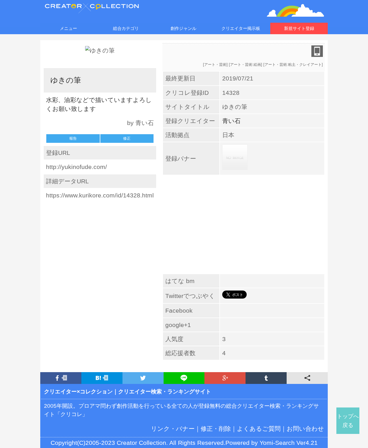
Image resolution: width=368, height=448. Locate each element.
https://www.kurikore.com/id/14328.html (100, 195)
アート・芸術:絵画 (245, 64)
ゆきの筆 (234, 106)
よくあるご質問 (259, 428)
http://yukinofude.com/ (76, 167)
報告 (73, 138)
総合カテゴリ (126, 28)
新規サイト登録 (299, 28)
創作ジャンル (183, 28)
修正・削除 (216, 428)
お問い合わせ (305, 428)
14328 (230, 92)
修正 (127, 138)
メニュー (68, 28)
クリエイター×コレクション (78, 392)
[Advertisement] (100, 241)
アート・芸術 (215, 64)
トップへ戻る (348, 420)
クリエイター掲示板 (240, 28)
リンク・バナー (173, 428)
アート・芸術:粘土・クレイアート (293, 64)
